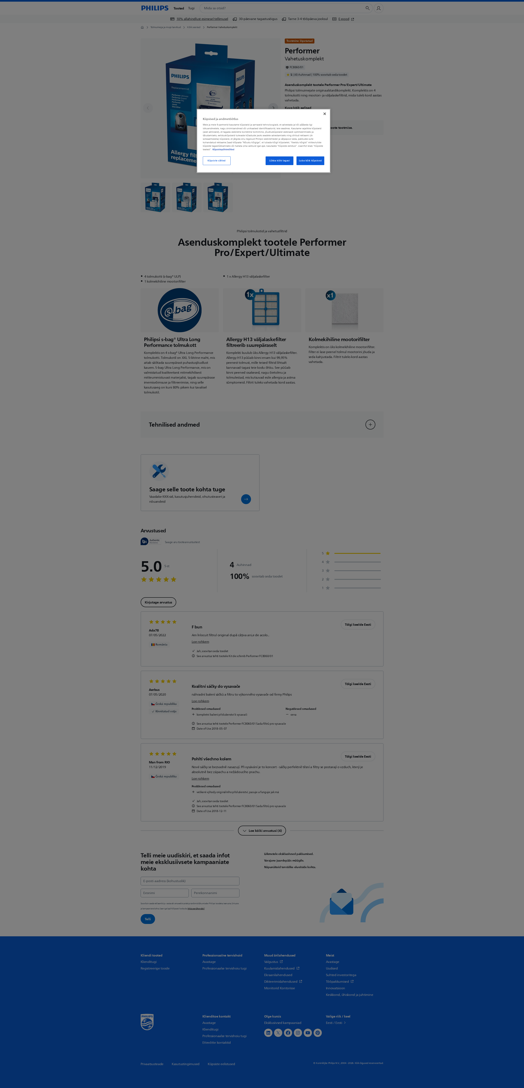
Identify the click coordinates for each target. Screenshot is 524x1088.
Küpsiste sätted (217, 161)
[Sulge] (324, 113)
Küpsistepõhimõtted (223, 149)
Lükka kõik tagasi (279, 161)
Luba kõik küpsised (310, 161)
